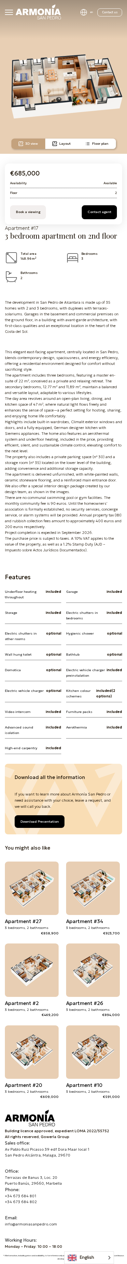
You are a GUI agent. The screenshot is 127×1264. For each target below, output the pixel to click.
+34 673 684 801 (20, 1196)
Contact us (110, 12)
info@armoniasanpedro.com (31, 1224)
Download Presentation (40, 821)
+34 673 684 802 (21, 1202)
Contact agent (99, 212)
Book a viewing (28, 212)
